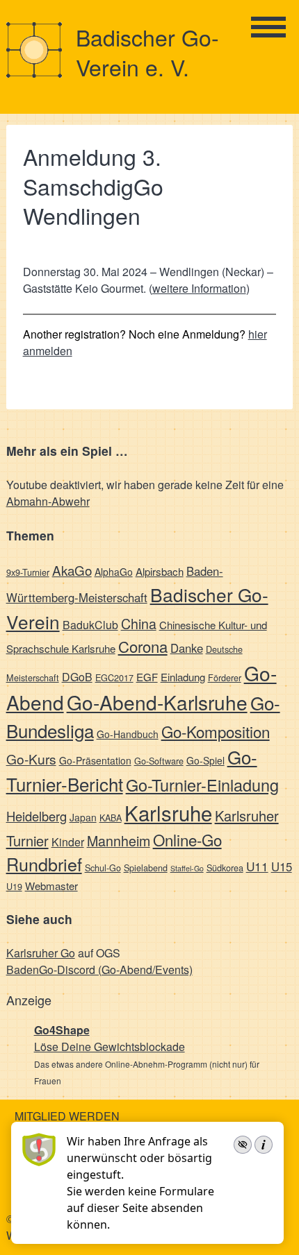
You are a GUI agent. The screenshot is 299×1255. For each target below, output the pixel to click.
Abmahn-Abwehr (48, 501)
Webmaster (51, 885)
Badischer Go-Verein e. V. (147, 52)
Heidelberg (36, 816)
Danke (186, 648)
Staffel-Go (187, 868)
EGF (147, 676)
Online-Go (187, 839)
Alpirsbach (160, 571)
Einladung (183, 676)
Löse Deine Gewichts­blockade (109, 1047)
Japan (83, 817)
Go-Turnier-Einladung (202, 784)
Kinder (67, 842)
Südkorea (225, 867)
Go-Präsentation (95, 760)
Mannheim (118, 840)
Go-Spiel (205, 760)
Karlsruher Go (40, 953)
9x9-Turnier (27, 572)
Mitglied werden (67, 1116)
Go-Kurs (31, 758)
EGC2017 (114, 677)
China (138, 623)
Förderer (224, 677)
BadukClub (90, 625)
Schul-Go (103, 867)
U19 (14, 886)
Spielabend (146, 867)
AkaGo (72, 570)
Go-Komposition (215, 731)
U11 (257, 866)
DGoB (77, 677)
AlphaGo (114, 572)
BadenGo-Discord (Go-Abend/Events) (99, 969)
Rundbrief (44, 863)
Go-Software (159, 760)
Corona (143, 646)
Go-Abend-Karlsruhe (157, 702)
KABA (110, 817)
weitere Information (199, 288)
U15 (281, 866)
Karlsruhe (168, 812)
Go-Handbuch (128, 734)
